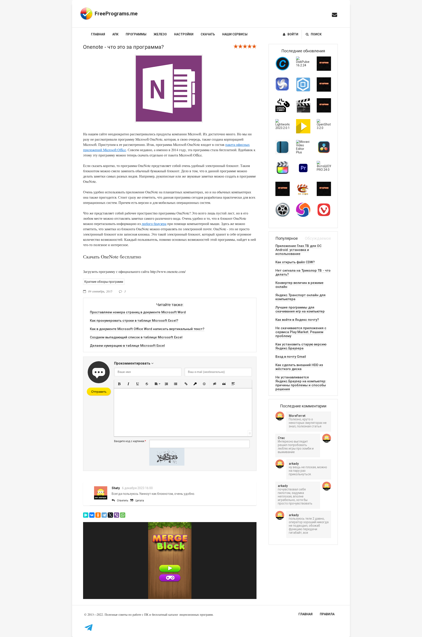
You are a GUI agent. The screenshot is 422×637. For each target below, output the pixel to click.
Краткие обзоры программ (103, 281)
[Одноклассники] (98, 515)
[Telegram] (104, 515)
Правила (327, 614)
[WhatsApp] (122, 515)
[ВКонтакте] (92, 515)
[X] (110, 515)
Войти (292, 34)
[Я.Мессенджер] (85, 515)
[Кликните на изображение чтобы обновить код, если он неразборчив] (166, 464)
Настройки (183, 34)
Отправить (98, 391)
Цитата (139, 500)
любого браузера (154, 223)
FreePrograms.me (116, 14)
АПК (115, 34)
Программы (136, 34)
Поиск (316, 34)
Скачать (208, 34)
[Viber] (116, 515)
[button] (119, 384)
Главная (98, 34)
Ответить (122, 500)
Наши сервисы (234, 34)
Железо (160, 34)
